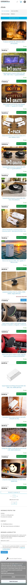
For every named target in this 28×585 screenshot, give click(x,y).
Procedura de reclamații (6, 517)
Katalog (2, 513)
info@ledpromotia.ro (7, 524)
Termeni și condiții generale (7, 515)
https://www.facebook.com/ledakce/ (11, 526)
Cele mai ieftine (14, 11)
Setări (13, 577)
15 (17, 496)
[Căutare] (17, 1)
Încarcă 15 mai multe (14, 492)
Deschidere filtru (14, 18)
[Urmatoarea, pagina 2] (14, 496)
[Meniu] (24, 1)
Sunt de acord (13, 581)
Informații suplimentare (7, 573)
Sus (15, 503)
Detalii (23, 300)
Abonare (4, 552)
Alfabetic (13, 14)
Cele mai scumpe (5, 14)
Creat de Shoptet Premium (15, 558)
